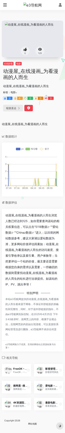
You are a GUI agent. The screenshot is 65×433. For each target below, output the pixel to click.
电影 (18, 63)
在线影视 (8, 63)
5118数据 (41, 227)
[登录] (60, 5)
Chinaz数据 (24, 232)
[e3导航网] (32, 5)
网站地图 (32, 423)
